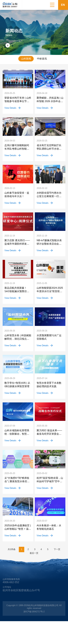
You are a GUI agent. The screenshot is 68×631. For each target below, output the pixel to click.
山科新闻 (26, 58)
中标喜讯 (42, 58)
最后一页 (34, 553)
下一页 (57, 549)
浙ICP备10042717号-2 (34, 611)
